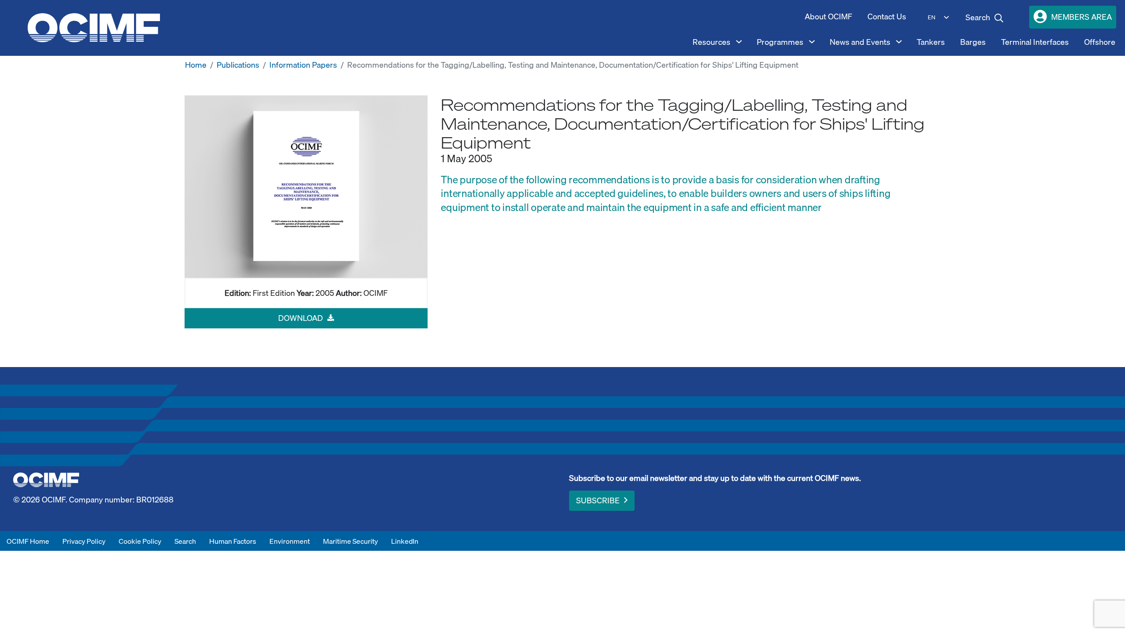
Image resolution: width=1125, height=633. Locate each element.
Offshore (1099, 42)
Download (300, 318)
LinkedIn (404, 541)
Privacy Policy (83, 541)
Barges (973, 42)
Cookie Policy (140, 541)
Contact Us (886, 16)
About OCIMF (828, 16)
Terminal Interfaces (1035, 42)
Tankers (931, 42)
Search (185, 541)
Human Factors (232, 541)
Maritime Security (350, 541)
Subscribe (598, 500)
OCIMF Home (28, 541)
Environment (289, 541)
